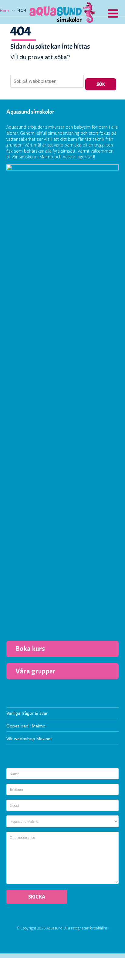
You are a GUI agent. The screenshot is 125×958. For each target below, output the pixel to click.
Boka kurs (30, 648)
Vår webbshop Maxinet (29, 738)
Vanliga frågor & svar (27, 713)
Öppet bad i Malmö (26, 726)
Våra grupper (35, 671)
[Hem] (62, 12)
